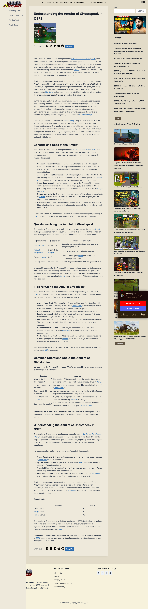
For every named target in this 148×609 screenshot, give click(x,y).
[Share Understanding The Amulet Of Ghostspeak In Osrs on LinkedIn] (54, 47)
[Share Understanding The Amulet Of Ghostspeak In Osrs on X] (50, 47)
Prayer (100, 189)
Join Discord (134, 308)
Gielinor (42, 197)
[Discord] (106, 573)
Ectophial (66, 330)
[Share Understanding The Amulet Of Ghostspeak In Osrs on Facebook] (47, 47)
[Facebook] (98, 573)
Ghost (43, 257)
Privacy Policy (59, 580)
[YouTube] (110, 573)
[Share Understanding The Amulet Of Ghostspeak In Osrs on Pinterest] (62, 47)
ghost (80, 256)
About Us (58, 573)
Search (117, 7)
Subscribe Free (134, 303)
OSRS (93, 59)
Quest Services (66, 2)
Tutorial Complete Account (96, 2)
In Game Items (79, 2)
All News (120, 343)
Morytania (49, 92)
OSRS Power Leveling (50, 2)
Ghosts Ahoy (69, 121)
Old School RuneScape (80, 59)
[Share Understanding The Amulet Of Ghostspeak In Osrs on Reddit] (58, 47)
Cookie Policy (59, 587)
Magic (41, 191)
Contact (57, 576)
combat (65, 339)
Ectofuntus (96, 473)
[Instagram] (102, 573)
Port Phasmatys (85, 115)
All (118, 118)
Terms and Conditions (63, 583)
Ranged (51, 253)
